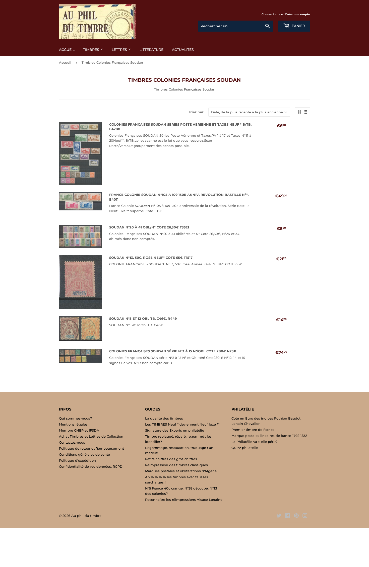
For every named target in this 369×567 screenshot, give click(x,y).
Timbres (91, 49)
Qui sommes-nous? (75, 418)
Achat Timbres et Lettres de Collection (91, 436)
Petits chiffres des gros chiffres (171, 459)
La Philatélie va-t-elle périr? (254, 442)
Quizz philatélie (244, 448)
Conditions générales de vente (84, 454)
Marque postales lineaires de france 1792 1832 (269, 436)
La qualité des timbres (164, 418)
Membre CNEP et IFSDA (79, 430)
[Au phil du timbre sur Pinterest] (296, 516)
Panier (298, 26)
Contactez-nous (72, 442)
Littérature (151, 49)
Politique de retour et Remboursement (91, 448)
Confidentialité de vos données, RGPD (90, 466)
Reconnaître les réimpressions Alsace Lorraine (183, 500)
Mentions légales (73, 424)
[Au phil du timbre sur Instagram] (305, 516)
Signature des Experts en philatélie (174, 430)
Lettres (120, 49)
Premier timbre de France (252, 430)
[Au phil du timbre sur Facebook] (287, 516)
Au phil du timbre (86, 516)
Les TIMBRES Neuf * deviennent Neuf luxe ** (182, 424)
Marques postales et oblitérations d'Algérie (181, 471)
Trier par (196, 112)
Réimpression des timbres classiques (176, 465)
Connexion (269, 14)
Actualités (183, 49)
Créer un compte (297, 14)
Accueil (67, 49)
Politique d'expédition (77, 460)
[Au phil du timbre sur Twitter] (278, 516)
